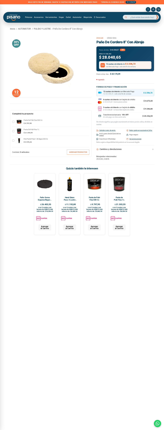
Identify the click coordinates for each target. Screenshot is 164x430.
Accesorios (38, 17)
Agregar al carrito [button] (45, 227)
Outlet (68, 17)
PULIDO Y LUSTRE (42, 28)
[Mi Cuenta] (153, 9)
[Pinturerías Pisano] (13, 17)
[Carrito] (158, 9)
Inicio (12, 28)
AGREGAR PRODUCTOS (78, 152)
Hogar (61, 17)
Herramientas (51, 17)
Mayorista (88, 17)
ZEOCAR (99, 38)
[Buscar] (155, 17)
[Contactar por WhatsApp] (157, 423)
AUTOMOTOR (24, 28)
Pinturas (28, 17)
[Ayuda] (148, 9)
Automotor (77, 17)
